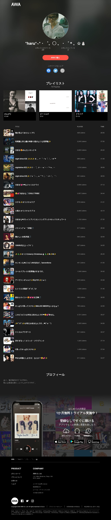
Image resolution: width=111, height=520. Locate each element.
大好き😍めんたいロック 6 (25, 150)
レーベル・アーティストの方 (41, 490)
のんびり (7, 114)
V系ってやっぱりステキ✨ (25, 349)
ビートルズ (44, 114)
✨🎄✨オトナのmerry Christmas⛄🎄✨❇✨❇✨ (35, 254)
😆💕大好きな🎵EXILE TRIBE (27, 193)
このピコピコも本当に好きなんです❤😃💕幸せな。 (35, 314)
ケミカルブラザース (23, 332)
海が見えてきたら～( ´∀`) (24, 132)
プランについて (16, 477)
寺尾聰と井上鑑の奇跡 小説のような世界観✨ (33, 141)
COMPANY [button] (38, 468)
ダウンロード (15, 473)
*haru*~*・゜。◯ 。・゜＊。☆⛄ (28, 459)
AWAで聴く (55, 57)
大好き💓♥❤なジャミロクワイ (27, 184)
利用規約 (42, 506)
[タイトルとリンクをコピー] (62, 70)
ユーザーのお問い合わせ (40, 484)
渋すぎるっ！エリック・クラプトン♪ (29, 340)
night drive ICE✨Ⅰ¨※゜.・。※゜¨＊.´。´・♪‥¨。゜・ (36, 176)
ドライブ (79, 114)
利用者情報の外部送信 (73, 506)
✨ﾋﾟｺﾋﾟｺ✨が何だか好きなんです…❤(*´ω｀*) (33, 323)
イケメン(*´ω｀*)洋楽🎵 (24, 228)
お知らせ (14, 480)
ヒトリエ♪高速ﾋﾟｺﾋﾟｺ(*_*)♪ (26, 288)
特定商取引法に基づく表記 (92, 506)
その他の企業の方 (38, 492)
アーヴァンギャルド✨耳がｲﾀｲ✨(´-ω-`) (30, 280)
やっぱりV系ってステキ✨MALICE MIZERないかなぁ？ (37, 306)
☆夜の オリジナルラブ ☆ (25, 210)
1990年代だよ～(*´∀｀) (24, 245)
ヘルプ (13, 484)
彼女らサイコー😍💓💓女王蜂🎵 (28, 297)
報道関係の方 (37, 487)
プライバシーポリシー (55, 506)
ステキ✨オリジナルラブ (25, 202)
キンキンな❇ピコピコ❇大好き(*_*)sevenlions (33, 262)
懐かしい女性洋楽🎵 (23, 236)
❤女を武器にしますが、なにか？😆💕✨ (31, 358)
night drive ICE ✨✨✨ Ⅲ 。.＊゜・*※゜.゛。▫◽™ (35, 158)
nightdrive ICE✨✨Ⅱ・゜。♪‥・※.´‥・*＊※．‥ (35, 167)
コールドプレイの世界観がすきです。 (30, 271)
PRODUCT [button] (16, 468)
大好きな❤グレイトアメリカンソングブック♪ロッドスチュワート (40, 219)
